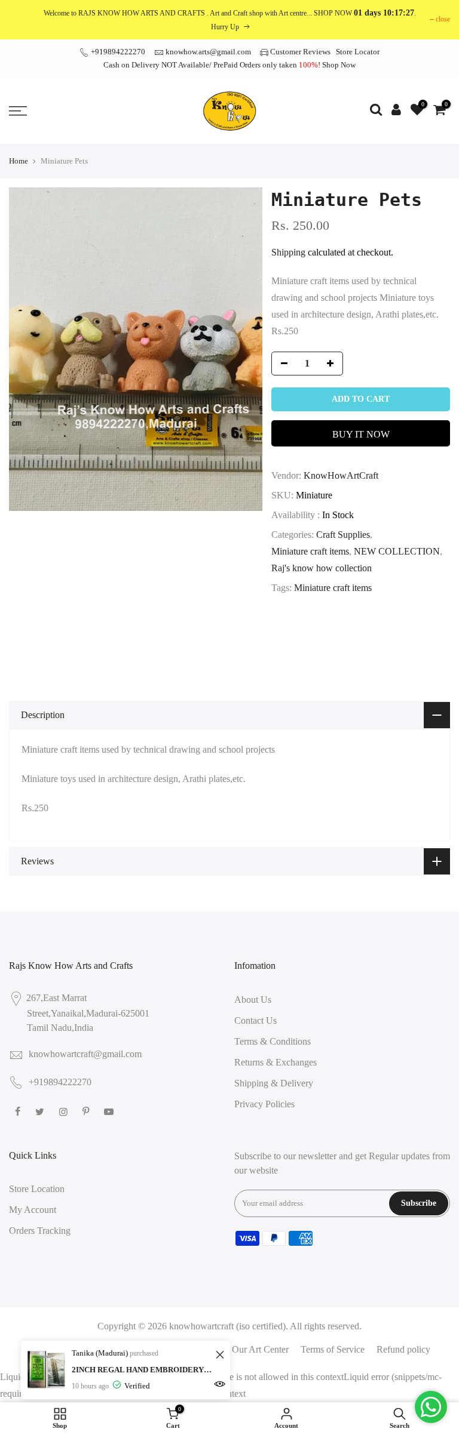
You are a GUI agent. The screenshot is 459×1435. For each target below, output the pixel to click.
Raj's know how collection (321, 568)
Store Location (37, 1189)
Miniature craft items (310, 551)
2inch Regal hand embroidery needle (142, 1369)
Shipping (288, 252)
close (443, 19)
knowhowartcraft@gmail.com (85, 1054)
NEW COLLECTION (397, 551)
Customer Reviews (300, 51)
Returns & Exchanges (275, 1062)
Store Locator (358, 51)
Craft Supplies (343, 534)
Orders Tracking (40, 1230)
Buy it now (361, 434)
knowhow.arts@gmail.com (208, 51)
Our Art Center (260, 1349)
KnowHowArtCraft (341, 475)
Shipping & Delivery (273, 1083)
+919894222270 (117, 51)
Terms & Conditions (272, 1041)
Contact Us (255, 1020)
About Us (252, 999)
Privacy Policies (264, 1104)
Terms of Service (333, 1349)
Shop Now (339, 64)
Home (18, 160)
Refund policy (403, 1349)
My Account (32, 1210)
